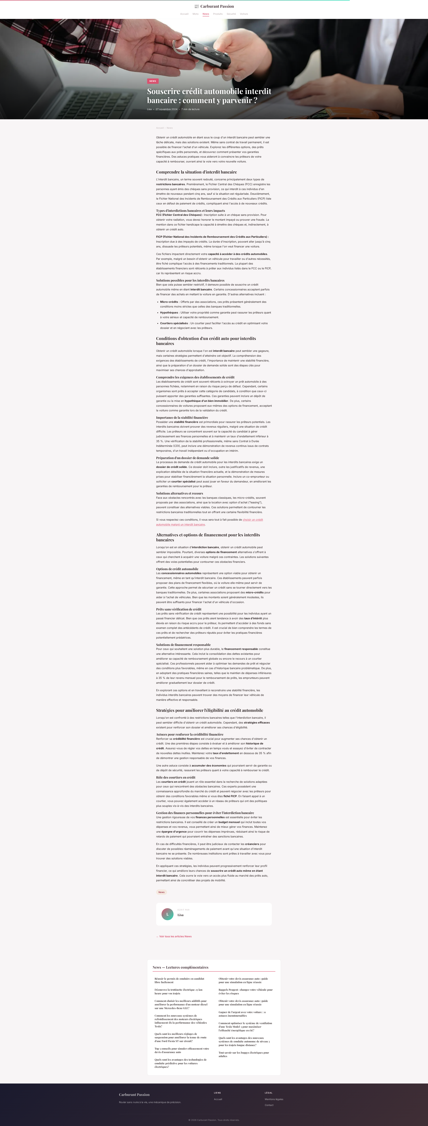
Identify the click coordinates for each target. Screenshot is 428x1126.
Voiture (244, 13)
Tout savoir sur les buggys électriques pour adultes (244, 1054)
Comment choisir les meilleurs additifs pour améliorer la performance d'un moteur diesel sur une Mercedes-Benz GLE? (181, 1004)
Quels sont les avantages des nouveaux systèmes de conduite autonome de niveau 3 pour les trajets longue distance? (244, 1041)
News (206, 13)
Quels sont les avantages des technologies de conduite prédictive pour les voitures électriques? (181, 1063)
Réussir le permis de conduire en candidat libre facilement (179, 980)
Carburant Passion (214, 6)
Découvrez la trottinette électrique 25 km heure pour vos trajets (178, 991)
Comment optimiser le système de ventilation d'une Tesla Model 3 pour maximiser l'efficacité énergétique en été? (245, 1026)
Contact (269, 1105)
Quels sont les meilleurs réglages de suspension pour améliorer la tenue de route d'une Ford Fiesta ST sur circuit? (181, 1037)
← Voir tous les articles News (174, 936)
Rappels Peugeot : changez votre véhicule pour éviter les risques (246, 991)
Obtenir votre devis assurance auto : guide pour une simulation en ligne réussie (243, 980)
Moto (196, 13)
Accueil (184, 13)
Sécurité (231, 13)
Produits (218, 13)
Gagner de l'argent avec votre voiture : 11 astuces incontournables (242, 1013)
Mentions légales (274, 1099)
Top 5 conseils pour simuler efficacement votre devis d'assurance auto (182, 1050)
